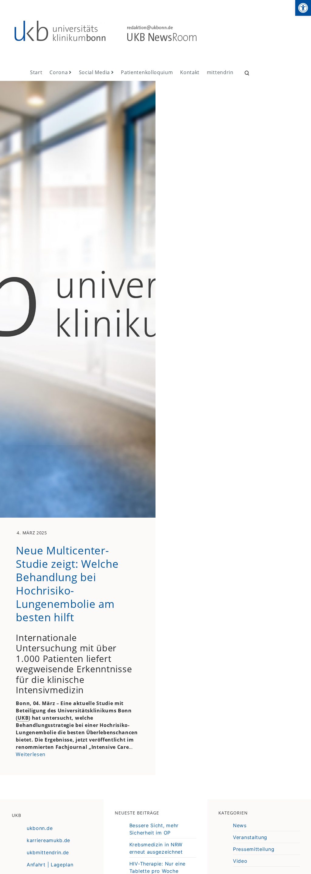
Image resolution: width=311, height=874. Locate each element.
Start (36, 72)
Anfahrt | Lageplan (50, 865)
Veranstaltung (250, 837)
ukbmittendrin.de (48, 852)
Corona (59, 72)
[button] (303, 8)
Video (240, 861)
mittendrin (220, 72)
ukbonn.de (40, 828)
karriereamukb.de (48, 840)
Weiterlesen (31, 754)
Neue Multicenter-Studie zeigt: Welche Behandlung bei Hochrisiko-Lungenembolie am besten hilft (67, 583)
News (240, 825)
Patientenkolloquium (147, 72)
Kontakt (190, 72)
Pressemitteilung (253, 849)
